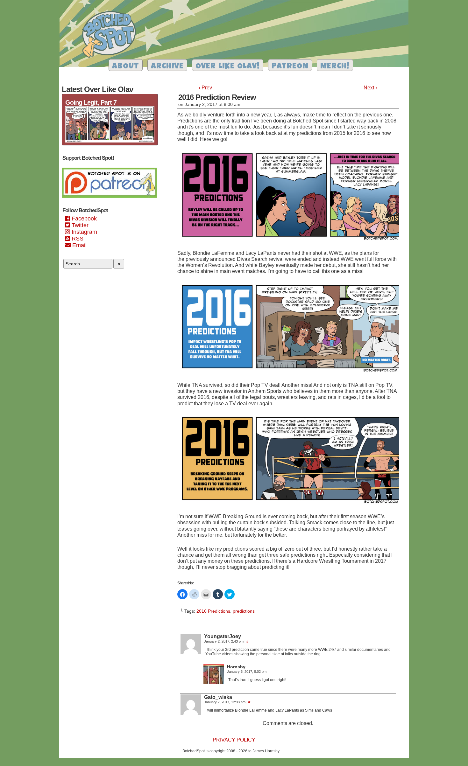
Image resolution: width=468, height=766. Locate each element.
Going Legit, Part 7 (91, 102)
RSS (76, 238)
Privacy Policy (234, 739)
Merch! (335, 67)
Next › (370, 87)
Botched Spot (111, 35)
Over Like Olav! (227, 67)
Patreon (290, 67)
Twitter (79, 225)
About (125, 67)
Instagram (83, 232)
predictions (244, 611)
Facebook (83, 218)
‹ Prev (205, 87)
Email (79, 245)
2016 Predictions (213, 611)
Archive (167, 67)
